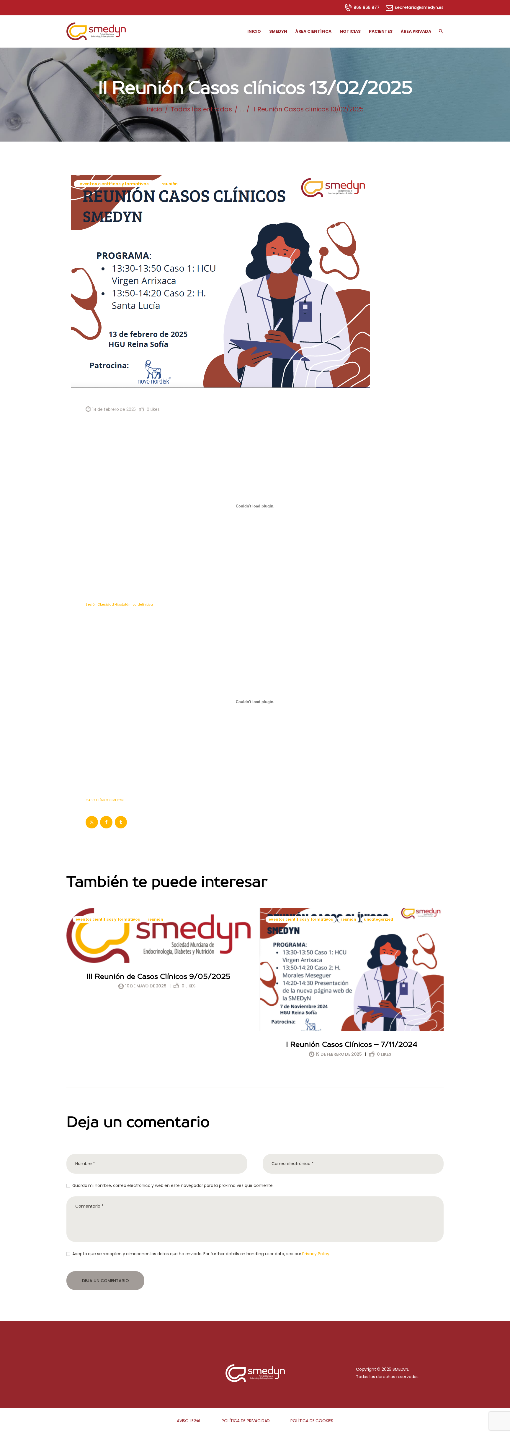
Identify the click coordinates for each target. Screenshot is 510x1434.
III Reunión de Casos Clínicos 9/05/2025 (158, 976)
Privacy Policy (315, 1254)
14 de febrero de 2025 (114, 409)
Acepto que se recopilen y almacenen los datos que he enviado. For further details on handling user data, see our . (201, 1254)
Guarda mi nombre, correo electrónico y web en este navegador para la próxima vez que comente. (173, 1185)
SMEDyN (400, 1369)
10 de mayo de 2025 (145, 986)
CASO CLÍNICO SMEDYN (105, 800)
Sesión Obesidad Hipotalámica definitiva (119, 604)
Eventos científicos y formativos (114, 184)
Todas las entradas (201, 109)
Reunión (169, 184)
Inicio (154, 109)
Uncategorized (378, 919)
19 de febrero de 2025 (339, 1054)
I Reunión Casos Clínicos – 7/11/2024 (351, 1044)
